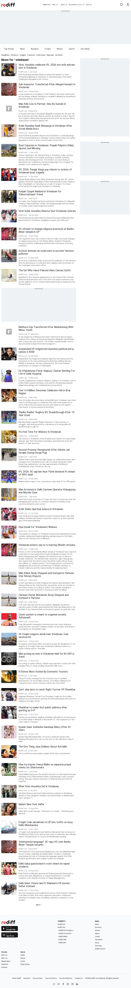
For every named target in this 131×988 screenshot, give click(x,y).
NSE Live (4, 958)
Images (23, 55)
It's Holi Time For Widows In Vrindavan (40, 431)
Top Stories (9, 49)
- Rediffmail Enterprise (65, 930)
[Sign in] (128, 5)
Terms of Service (51, 978)
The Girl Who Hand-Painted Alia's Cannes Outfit (45, 270)
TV (83, 5)
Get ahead (85, 49)
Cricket (48, 49)
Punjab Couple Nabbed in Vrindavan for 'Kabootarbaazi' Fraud (40, 193)
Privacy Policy (37, 978)
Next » (39, 905)
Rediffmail (61, 924)
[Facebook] (63, 984)
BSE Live (4, 955)
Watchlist (4, 964)
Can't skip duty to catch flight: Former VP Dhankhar (47, 689)
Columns (31, 55)
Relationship (24, 964)
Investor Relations (65, 978)
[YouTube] (72, 984)
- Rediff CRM (62, 940)
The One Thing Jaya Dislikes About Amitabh (43, 746)
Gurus (80, 5)
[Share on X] (59, 984)
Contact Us (79, 978)
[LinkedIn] (77, 984)
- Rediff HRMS (62, 936)
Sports (72, 49)
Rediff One (61, 927)
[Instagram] (68, 984)
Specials (50, 55)
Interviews (40, 55)
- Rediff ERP (62, 943)
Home (45, 5)
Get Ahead (98, 940)
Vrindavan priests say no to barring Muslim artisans (47, 545)
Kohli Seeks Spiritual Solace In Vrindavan (41, 509)
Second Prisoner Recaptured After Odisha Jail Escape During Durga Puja (44, 451)
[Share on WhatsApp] (54, 984)
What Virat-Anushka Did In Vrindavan (39, 786)
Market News (5, 961)
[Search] (121, 5)
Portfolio (4, 967)
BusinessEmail (73, 5)
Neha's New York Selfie (31, 804)
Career (22, 961)
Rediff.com (95, 978)
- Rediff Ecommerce (64, 933)
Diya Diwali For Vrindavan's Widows (38, 527)
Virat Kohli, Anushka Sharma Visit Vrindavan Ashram (47, 211)
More (87, 5)
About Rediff (16, 978)
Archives (59, 55)
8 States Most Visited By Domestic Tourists (43, 671)
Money (63, 5)
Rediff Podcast (100, 949)
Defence (14, 55)
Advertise (27, 978)
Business (35, 49)
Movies (60, 49)
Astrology (98, 946)
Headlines (5, 55)
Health (22, 955)
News (54, 5)
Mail (48, 5)
